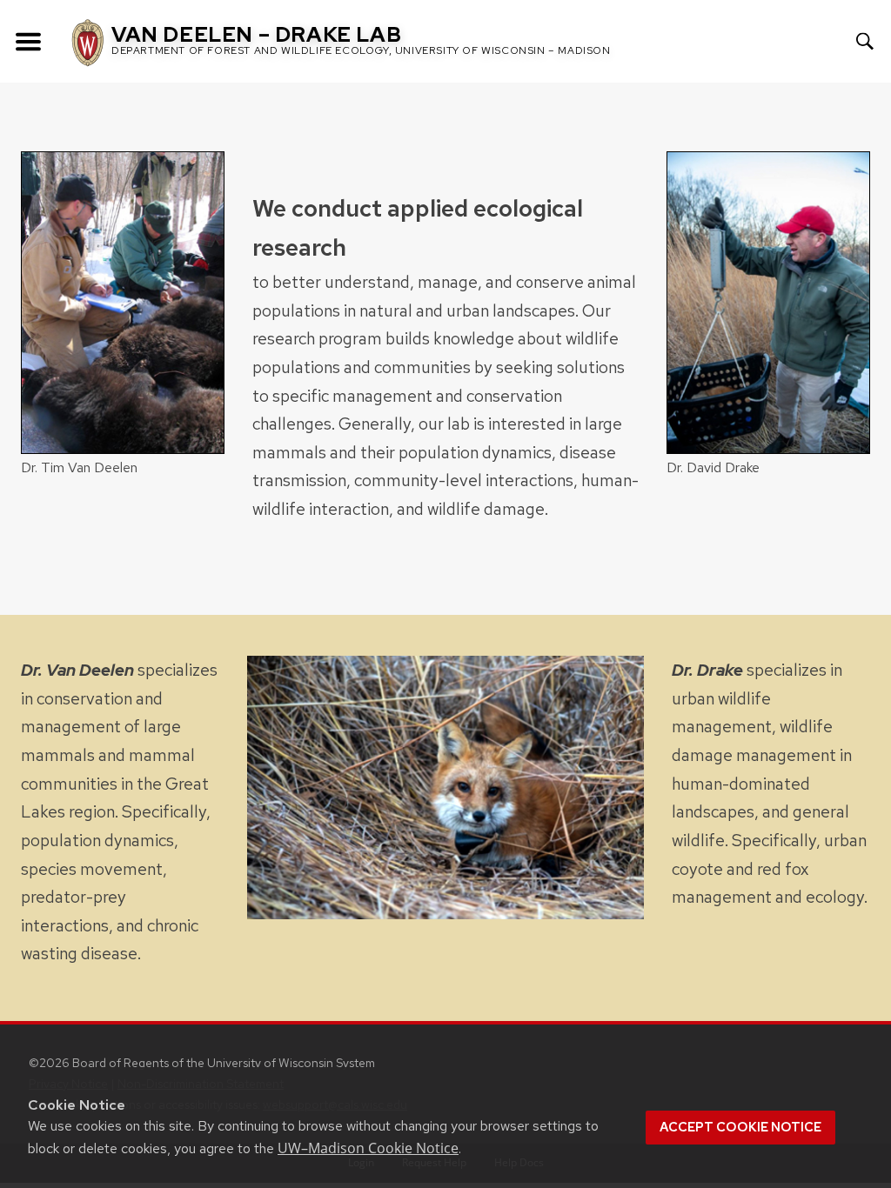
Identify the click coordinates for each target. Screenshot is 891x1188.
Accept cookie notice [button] (740, 1127)
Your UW (807, 41)
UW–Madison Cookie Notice (368, 1148)
